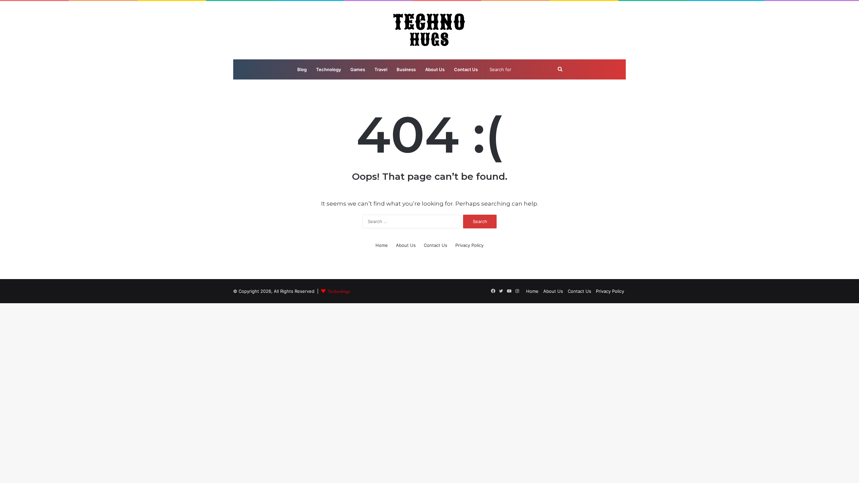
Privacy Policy (469, 245)
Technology (328, 69)
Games (357, 69)
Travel (380, 69)
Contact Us (466, 69)
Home (381, 245)
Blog (302, 69)
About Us (435, 69)
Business (406, 69)
